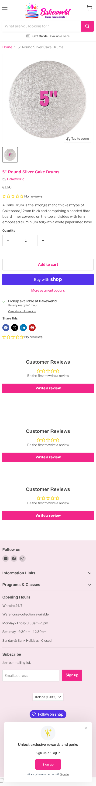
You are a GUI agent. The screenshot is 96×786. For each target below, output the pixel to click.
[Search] (87, 26)
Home (7, 47)
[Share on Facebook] (5, 327)
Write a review (48, 388)
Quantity (8, 230)
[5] (10, 154)
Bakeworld (15, 179)
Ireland (45, 697)
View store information (22, 311)
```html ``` (47, 20)
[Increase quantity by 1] (43, 240)
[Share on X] (14, 327)
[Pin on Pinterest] (32, 327)
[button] (13, 196)
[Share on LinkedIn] (23, 327)
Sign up (72, 675)
